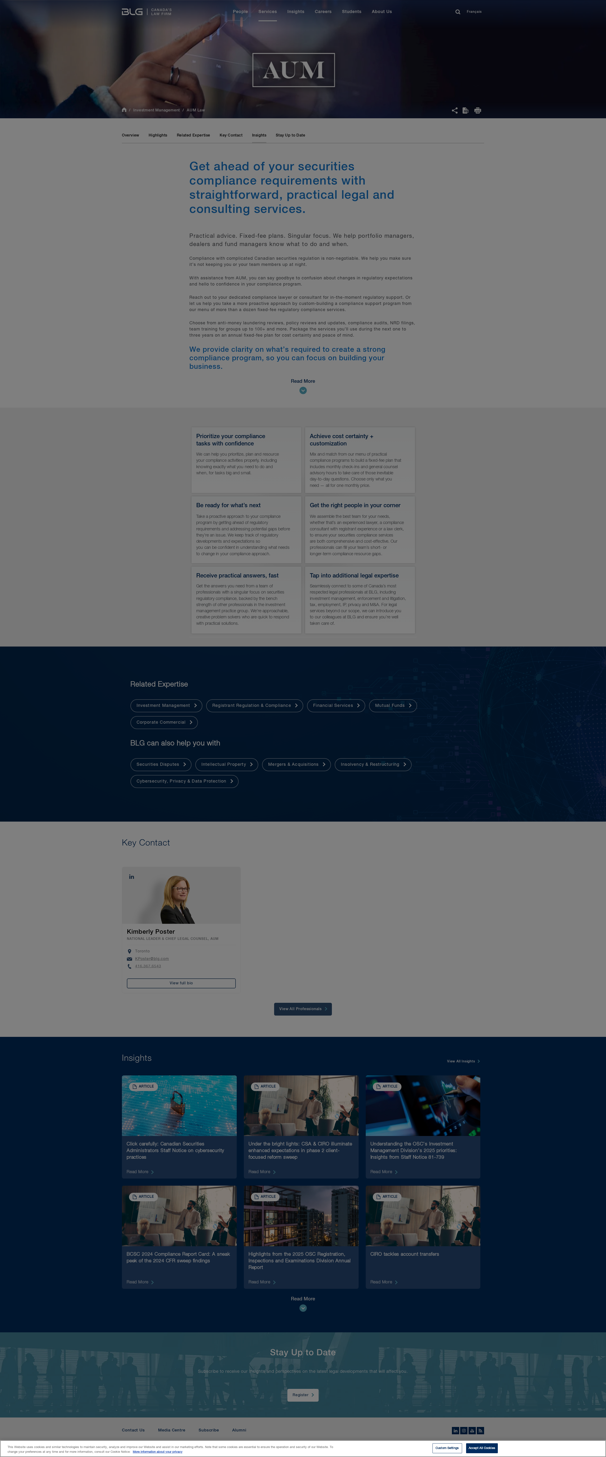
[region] (303, 1448)
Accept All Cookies (482, 1448)
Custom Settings (447, 1448)
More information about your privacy (158, 1451)
